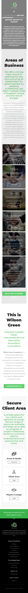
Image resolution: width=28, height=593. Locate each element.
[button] (14, 11)
